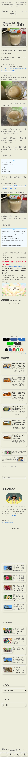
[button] (18, 343)
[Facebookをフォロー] (10, 350)
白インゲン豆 (14, 300)
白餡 (20, 300)
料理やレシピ (6, 300)
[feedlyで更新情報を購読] (18, 350)
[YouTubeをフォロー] (14, 350)
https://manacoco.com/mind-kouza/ (15, 266)
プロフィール (16, 515)
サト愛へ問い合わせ (7, 522)
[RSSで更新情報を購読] (21, 350)
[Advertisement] (14, 319)
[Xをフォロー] (6, 350)
